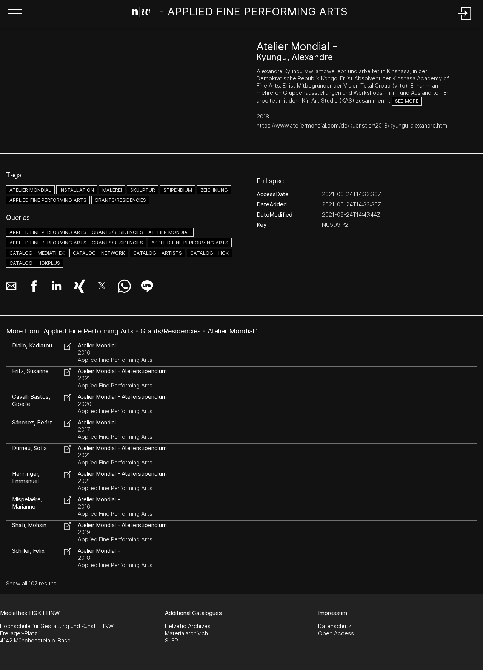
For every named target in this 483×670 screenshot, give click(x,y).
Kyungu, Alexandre (295, 57)
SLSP (171, 640)
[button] (15, 14)
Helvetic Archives (188, 626)
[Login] (465, 20)
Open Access (336, 633)
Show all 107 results (31, 583)
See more (406, 101)
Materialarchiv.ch (186, 633)
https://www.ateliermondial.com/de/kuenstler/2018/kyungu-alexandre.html (352, 125)
